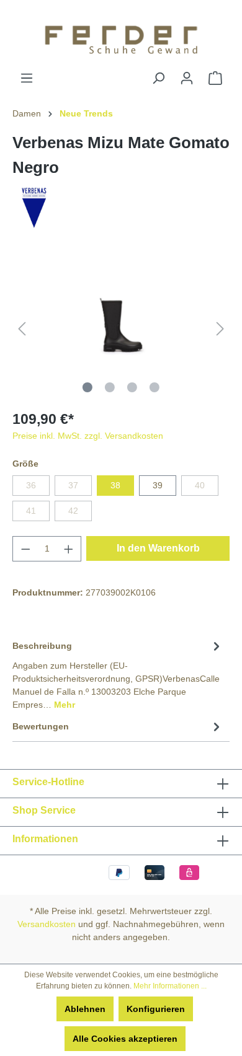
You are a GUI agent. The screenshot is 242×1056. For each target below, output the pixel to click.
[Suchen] (158, 78)
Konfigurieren (156, 1009)
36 (31, 485)
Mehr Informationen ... (170, 986)
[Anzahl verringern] (25, 548)
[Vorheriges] (21, 329)
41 (31, 511)
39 (158, 485)
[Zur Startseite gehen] (121, 35)
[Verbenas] (34, 206)
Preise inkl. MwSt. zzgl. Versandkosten (87, 436)
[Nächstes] (220, 329)
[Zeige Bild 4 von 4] (154, 387)
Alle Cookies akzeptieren (125, 1039)
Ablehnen (85, 1009)
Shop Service (44, 810)
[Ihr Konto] (187, 78)
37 (73, 485)
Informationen (45, 839)
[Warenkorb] (215, 78)
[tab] (117, 674)
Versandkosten (46, 924)
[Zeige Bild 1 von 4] (87, 387)
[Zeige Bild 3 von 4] (132, 387)
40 (200, 485)
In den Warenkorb (158, 548)
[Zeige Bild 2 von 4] (110, 387)
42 (73, 511)
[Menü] (26, 78)
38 (115, 485)
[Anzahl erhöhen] (69, 548)
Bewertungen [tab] (40, 726)
